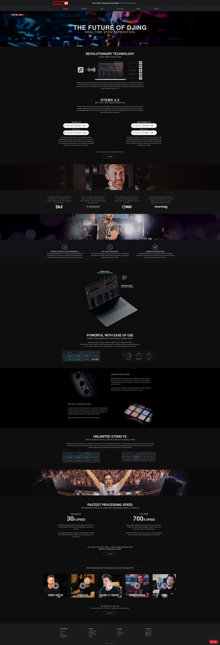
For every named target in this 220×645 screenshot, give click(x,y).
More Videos (110, 613)
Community (120, 9)
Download (84, 9)
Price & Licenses (64, 635)
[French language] (16, 14)
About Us (119, 631)
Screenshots (63, 637)
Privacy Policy (120, 634)
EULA (118, 635)
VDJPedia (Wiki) (92, 634)
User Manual (92, 632)
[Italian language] (21, 14)
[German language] (19, 14)
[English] (12, 14)
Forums (90, 637)
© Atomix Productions (110, 643)
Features (62, 634)
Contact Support (92, 631)
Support (138, 9)
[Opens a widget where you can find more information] (213, 642)
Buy (102, 9)
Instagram (149, 634)
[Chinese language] (23, 14)
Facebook (149, 631)
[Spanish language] (14, 14)
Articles (90, 635)
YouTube (149, 632)
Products (65, 9)
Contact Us (120, 632)
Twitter (148, 635)
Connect (156, 9)
